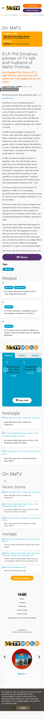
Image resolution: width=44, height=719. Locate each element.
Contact (22, 602)
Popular (21, 355)
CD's (10, 682)
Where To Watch (32, 10)
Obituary (8, 326)
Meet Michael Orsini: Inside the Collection (17, 423)
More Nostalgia (21, 578)
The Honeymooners (20, 44)
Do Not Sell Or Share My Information (22, 618)
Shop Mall (23, 400)
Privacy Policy (22, 610)
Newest (35, 355)
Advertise (22, 606)
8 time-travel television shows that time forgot (21, 546)
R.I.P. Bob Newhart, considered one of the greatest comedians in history (20, 312)
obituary (8, 269)
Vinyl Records (14, 678)
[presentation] (5, 370)
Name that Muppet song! (15, 570)
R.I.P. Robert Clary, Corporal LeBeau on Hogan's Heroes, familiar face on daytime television (22, 332)
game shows (20, 287)
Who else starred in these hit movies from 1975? (20, 459)
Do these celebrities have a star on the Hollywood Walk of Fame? (21, 441)
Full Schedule (32, 6)
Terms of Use (22, 614)
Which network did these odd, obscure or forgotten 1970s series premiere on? (21, 560)
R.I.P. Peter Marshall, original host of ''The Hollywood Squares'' (20, 292)
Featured (9, 355)
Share (23, 257)
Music (21, 673)
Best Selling (14, 687)
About (22, 599)
